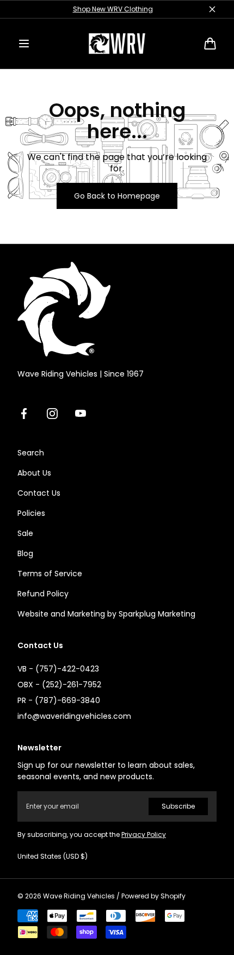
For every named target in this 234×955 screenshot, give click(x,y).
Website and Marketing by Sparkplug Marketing (106, 613)
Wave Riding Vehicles (79, 896)
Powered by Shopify (153, 896)
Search (30, 452)
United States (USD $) (52, 856)
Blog (25, 553)
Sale (25, 533)
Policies (31, 513)
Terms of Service (49, 573)
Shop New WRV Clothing (113, 9)
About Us (34, 472)
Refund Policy (43, 593)
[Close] (212, 9)
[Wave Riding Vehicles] (117, 44)
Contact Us (38, 493)
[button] (23, 43)
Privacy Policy (143, 834)
